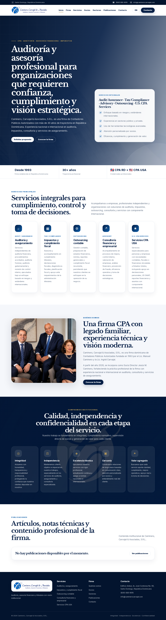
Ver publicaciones (140, 553)
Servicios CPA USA (64, 605)
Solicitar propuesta (22, 139)
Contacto (122, 10)
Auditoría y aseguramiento (67, 586)
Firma (68, 10)
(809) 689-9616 (121, 2)
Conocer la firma (45, 139)
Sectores (97, 10)
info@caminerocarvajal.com (144, 2)
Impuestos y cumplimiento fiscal (69, 590)
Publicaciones (110, 10)
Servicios (77, 10)
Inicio (61, 10)
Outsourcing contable (65, 594)
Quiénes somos (95, 586)
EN (136, 10)
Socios (87, 10)
